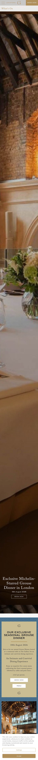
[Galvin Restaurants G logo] (19, 3)
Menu (19, 686)
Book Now (19, 596)
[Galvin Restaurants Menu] (3, 3)
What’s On (7, 9)
